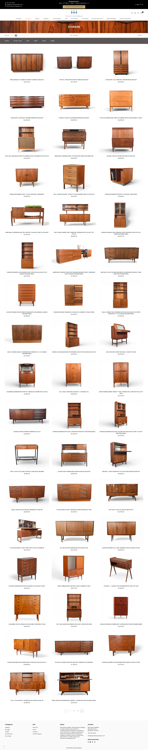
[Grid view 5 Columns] (22, 35)
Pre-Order (8, 736)
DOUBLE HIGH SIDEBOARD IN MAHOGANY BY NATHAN (74, 471)
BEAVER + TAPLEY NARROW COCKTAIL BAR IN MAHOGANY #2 (121, 471)
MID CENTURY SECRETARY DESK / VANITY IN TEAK (121, 352)
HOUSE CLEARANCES (125, 19)
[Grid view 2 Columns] (13, 35)
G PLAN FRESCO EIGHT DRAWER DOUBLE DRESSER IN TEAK (74, 510)
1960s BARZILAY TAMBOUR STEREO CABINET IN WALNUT (27, 80)
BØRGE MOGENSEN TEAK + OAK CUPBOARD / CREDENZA (27, 194)
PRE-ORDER (74, 19)
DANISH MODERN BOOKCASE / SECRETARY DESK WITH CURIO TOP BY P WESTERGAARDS (121, 432)
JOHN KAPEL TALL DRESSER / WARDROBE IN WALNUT (121, 80)
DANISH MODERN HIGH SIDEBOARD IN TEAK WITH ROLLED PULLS (27, 662)
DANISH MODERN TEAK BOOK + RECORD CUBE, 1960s (121, 194)
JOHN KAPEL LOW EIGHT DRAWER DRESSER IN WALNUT (26, 118)
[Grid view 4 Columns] (18, 35)
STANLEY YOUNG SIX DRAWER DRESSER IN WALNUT (74, 118)
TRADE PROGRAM (111, 19)
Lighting (46, 19)
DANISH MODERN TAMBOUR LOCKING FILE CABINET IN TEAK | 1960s (74, 312)
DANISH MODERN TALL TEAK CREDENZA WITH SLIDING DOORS (121, 548)
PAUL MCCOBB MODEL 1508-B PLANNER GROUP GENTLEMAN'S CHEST (121, 118)
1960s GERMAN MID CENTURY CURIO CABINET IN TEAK (74, 586)
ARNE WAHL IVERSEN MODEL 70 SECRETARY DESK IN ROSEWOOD (74, 156)
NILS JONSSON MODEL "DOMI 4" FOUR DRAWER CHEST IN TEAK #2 (74, 194)
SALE (66, 19)
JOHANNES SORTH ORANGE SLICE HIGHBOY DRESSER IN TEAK (26, 624)
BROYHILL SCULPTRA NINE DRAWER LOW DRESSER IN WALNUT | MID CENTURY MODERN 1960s (121, 273)
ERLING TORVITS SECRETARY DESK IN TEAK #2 (121, 156)
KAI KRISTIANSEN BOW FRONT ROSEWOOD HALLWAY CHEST (27, 586)
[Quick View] (47, 62)
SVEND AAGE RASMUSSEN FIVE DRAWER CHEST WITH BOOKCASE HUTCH (74, 352)
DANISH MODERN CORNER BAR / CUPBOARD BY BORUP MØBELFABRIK (121, 624)
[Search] (132, 13)
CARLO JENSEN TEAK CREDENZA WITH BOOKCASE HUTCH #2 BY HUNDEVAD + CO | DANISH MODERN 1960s (121, 313)
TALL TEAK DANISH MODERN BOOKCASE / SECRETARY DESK (74, 624)
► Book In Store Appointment (74, 7)
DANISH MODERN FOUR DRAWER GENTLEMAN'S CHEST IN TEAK (121, 662)
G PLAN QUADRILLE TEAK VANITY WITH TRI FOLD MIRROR (27, 548)
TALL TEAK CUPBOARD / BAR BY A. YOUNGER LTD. (74, 392)
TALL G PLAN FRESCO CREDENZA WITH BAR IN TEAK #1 (27, 700)
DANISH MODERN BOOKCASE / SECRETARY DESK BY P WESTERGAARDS (74, 431)
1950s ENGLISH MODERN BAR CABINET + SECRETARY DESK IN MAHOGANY (74, 700)
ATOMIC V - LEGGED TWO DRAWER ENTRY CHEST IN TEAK (121, 586)
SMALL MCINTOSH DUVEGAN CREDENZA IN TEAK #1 (27, 510)
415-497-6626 (92, 733)
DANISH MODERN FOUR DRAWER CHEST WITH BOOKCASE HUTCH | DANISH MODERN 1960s (27, 273)
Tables (37, 19)
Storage (28, 19)
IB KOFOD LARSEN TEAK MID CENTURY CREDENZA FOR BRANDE (74, 662)
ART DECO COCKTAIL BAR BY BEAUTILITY (121, 510)
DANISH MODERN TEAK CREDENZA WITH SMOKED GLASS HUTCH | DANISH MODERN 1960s (121, 233)
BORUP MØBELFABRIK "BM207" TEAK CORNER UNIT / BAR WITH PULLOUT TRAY (121, 392)
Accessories (57, 19)
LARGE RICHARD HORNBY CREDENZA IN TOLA (27, 431)
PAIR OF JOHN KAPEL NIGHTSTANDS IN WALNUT (73, 80)
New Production (97, 19)
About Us (35, 727)
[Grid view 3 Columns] (16, 35)
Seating (18, 19)
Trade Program (37, 734)
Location (35, 732)
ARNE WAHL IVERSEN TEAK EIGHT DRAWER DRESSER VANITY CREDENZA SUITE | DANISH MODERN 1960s (74, 273)
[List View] (11, 35)
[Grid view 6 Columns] (27, 35)
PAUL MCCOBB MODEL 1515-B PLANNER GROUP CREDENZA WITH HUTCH (27, 156)
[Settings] (135, 13)
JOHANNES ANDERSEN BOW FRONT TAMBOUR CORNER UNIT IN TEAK (27, 392)
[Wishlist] (138, 13)
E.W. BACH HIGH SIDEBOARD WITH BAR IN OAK (74, 548)
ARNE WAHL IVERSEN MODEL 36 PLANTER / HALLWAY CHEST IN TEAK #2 (26, 232)
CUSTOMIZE (85, 19)
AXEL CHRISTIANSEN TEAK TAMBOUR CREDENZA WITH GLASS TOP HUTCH (74, 233)
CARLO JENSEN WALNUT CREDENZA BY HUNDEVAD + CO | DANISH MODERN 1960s (27, 353)
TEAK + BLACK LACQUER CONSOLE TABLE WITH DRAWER (27, 471)
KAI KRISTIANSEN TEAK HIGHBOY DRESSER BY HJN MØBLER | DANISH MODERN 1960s (27, 313)
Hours (34, 729)
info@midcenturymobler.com (15, 4)
